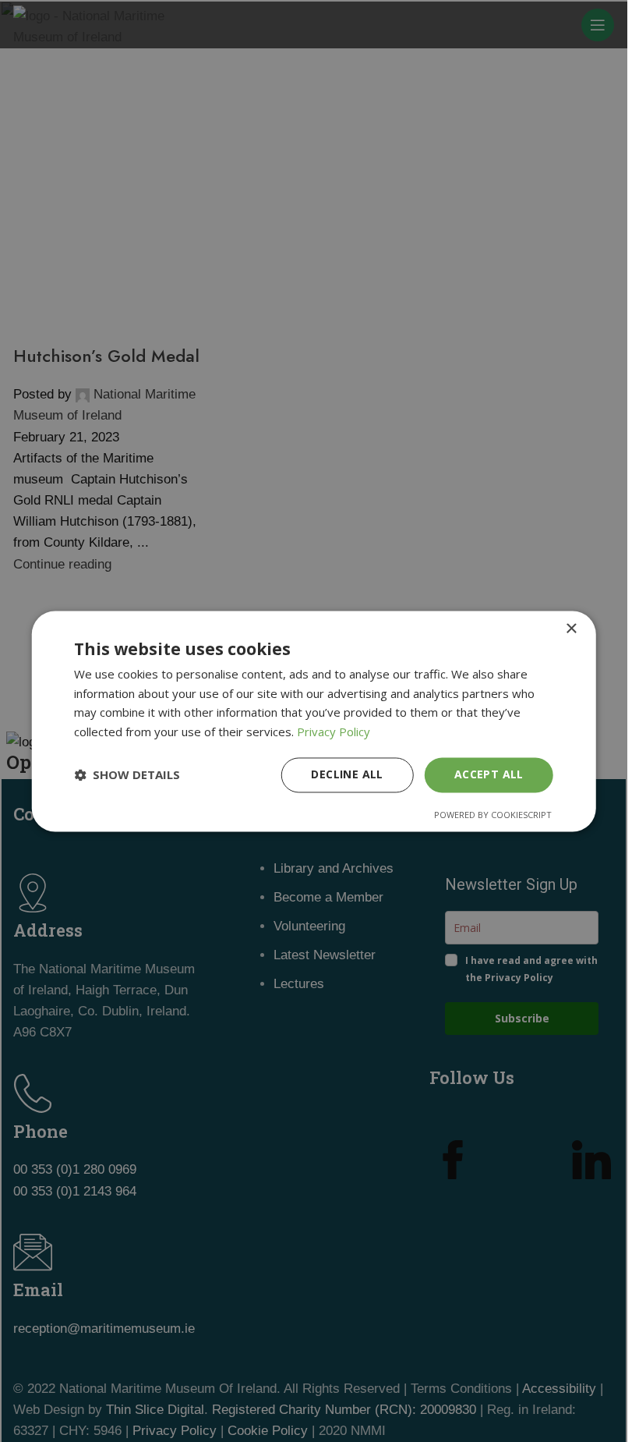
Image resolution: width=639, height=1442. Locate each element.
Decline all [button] (347, 774)
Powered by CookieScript (493, 814)
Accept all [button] (489, 774)
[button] (127, 775)
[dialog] (313, 721)
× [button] (571, 629)
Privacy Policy (333, 732)
